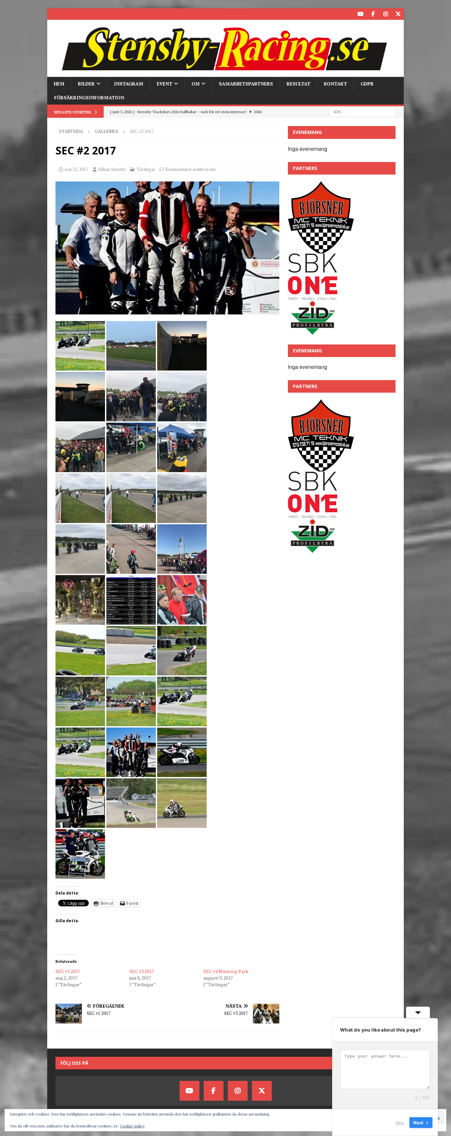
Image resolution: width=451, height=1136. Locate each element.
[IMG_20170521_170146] (131, 570)
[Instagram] (385, 14)
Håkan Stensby (112, 169)
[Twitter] (398, 14)
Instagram (128, 84)
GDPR (367, 84)
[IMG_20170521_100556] (131, 468)
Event (164, 84)
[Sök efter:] (363, 111)
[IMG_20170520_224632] (182, 367)
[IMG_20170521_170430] (182, 570)
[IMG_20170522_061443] (182, 621)
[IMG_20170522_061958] (131, 722)
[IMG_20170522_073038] (167, 311)
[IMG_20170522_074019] (80, 824)
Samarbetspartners (246, 84)
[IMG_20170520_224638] (80, 417)
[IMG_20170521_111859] (131, 519)
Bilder (86, 84)
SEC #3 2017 (141, 971)
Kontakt (335, 84)
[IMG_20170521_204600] (80, 621)
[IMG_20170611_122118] (182, 824)
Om (195, 84)
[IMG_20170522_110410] (182, 722)
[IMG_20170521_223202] (131, 621)
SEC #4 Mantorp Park (225, 971)
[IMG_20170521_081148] (131, 417)
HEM (59, 84)
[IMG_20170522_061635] (131, 671)
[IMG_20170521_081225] (80, 468)
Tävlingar (146, 169)
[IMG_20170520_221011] (131, 367)
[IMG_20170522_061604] (80, 671)
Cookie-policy (132, 1125)
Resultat (298, 84)
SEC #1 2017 (67, 971)
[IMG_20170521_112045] (182, 519)
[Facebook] (373, 14)
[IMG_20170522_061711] (80, 722)
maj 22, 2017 (76, 169)
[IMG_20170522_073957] (182, 773)
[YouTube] (360, 14)
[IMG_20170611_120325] (131, 824)
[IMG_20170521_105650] (182, 468)
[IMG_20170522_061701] (182, 671)
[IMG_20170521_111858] (80, 519)
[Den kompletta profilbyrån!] (312, 332)
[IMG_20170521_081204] (182, 417)
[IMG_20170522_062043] (80, 367)
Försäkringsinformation (89, 97)
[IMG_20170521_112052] (80, 570)
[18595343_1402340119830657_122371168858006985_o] (80, 875)
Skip (400, 1122)
